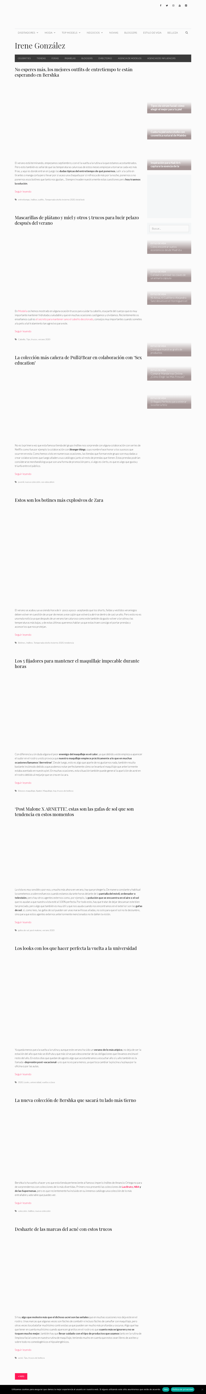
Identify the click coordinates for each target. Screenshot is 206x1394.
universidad (35, 1082)
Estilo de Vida (152, 32)
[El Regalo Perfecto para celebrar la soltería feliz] (167, 406)
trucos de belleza (65, 790)
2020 (20, 1082)
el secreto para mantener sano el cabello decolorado (64, 319)
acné (20, 1358)
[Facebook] (160, 5)
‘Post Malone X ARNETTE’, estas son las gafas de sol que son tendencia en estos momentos (74, 811)
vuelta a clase (48, 1082)
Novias (113, 32)
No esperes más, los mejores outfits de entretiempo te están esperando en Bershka (74, 72)
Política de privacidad (182, 1389)
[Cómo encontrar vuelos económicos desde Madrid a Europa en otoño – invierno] (167, 251)
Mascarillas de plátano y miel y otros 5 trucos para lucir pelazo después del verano (77, 220)
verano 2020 (44, 339)
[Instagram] (173, 5)
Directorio (105, 58)
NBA (136, 1186)
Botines (21, 642)
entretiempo (24, 199)
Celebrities (24, 58)
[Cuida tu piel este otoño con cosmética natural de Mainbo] (169, 137)
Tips (28, 339)
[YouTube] (179, 5)
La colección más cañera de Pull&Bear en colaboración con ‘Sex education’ (78, 360)
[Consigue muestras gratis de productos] (167, 354)
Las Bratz (127, 1186)
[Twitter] (167, 5)
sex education (47, 482)
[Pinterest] (186, 5)
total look (80, 199)
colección (22, 1211)
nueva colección (32, 482)
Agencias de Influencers (161, 58)
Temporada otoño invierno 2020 (60, 199)
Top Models (69, 32)
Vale (166, 1389)
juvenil (21, 482)
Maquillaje (47, 790)
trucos (34, 339)
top (54, 790)
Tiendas (41, 58)
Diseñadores (26, 32)
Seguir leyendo (23, 191)
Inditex (34, 199)
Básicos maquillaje (26, 790)
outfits (41, 199)
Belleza (172, 32)
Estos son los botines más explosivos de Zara (59, 500)
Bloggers (130, 32)
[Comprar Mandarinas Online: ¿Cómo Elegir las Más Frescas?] (167, 378)
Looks (26, 1082)
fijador (39, 790)
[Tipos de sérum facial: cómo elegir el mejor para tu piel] (169, 111)
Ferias (55, 58)
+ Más (21, 1376)
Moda (48, 32)
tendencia (69, 642)
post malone (35, 930)
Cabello (21, 339)
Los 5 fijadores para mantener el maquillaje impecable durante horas (77, 663)
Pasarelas (70, 58)
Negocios (93, 32)
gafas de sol (23, 930)
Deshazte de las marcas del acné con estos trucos (63, 1229)
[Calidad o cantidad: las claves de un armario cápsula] (167, 279)
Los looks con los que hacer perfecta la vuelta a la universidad (76, 948)
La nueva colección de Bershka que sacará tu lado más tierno (75, 1100)
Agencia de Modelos (129, 58)
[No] (202, 1389)
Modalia (22, 311)
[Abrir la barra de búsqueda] (186, 32)
